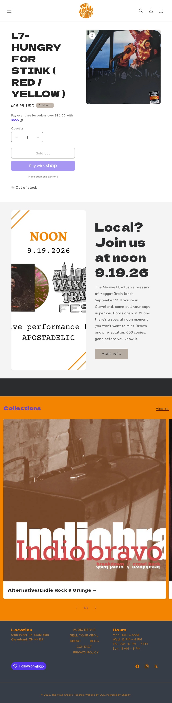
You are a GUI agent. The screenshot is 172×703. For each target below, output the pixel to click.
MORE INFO (111, 354)
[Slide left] (76, 608)
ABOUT (75, 641)
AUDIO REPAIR (84, 629)
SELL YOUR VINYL (84, 635)
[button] (9, 11)
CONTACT (84, 646)
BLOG (94, 641)
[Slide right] (96, 608)
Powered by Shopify (118, 694)
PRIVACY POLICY (86, 652)
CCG (102, 694)
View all (162, 408)
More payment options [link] (43, 176)
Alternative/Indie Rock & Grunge (50, 590)
